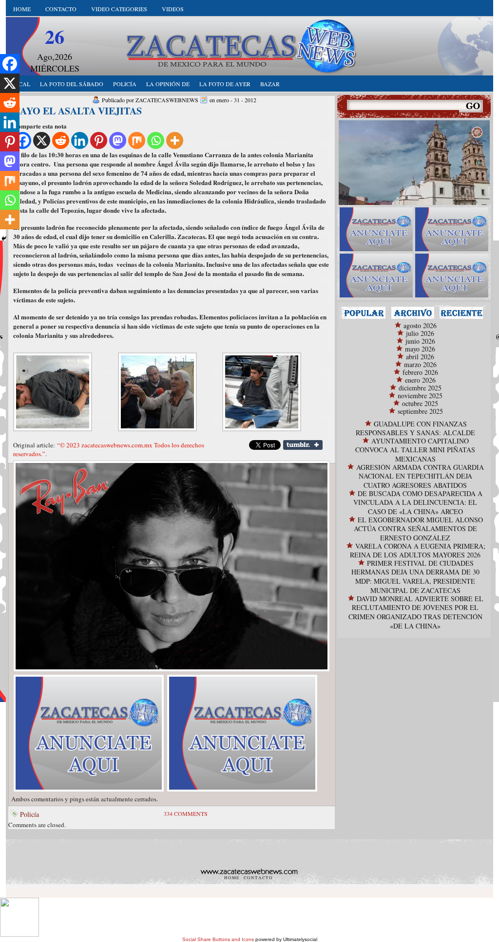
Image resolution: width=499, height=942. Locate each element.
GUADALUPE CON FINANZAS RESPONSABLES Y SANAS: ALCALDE (415, 428)
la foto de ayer (224, 84)
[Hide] (4, 238)
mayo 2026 (420, 348)
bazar (270, 84)
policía (124, 84)
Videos (173, 9)
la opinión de (168, 84)
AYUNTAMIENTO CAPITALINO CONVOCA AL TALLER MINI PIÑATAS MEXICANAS (415, 449)
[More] (174, 140)
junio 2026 (420, 341)
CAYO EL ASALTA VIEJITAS (77, 111)
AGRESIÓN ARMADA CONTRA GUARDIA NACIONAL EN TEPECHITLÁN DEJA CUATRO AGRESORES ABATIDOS (420, 476)
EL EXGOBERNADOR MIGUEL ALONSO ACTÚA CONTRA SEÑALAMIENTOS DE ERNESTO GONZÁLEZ (418, 528)
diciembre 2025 (420, 387)
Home (22, 9)
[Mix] (136, 140)
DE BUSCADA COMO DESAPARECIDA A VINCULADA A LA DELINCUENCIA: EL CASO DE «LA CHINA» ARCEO (417, 502)
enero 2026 (420, 380)
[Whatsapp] (155, 140)
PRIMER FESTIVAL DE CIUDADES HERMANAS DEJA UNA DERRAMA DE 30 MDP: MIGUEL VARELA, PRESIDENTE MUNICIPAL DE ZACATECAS (415, 576)
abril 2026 (420, 356)
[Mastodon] (117, 140)
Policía (29, 814)
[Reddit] (60, 140)
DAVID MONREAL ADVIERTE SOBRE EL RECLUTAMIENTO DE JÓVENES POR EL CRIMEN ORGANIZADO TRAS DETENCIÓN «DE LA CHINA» (415, 612)
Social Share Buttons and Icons (218, 939)
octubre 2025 (420, 403)
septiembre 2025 (420, 411)
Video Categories (119, 9)
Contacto (61, 9)
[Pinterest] (98, 140)
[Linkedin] (79, 140)
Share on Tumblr (303, 445)
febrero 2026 (420, 372)
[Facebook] (9, 64)
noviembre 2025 (420, 395)
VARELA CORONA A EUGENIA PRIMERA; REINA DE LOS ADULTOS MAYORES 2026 (417, 550)
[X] (41, 140)
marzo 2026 (420, 364)
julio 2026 (420, 333)
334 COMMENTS (186, 813)
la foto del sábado (71, 84)
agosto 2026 (420, 325)
